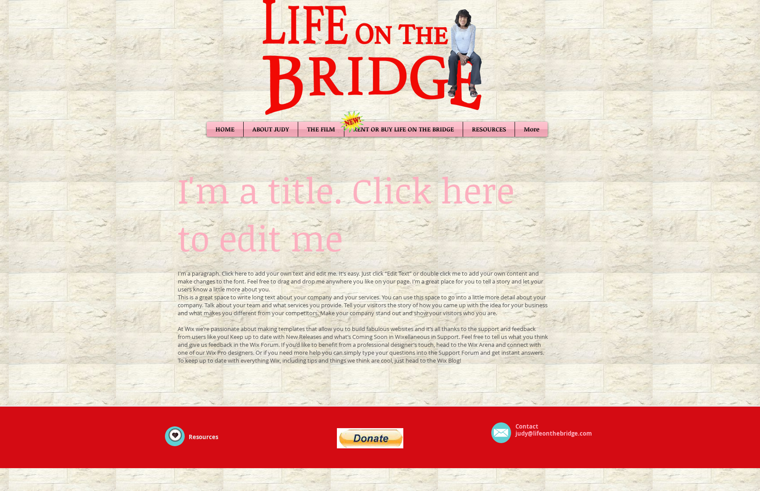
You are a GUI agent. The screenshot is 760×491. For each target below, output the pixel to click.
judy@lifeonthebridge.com (553, 433)
